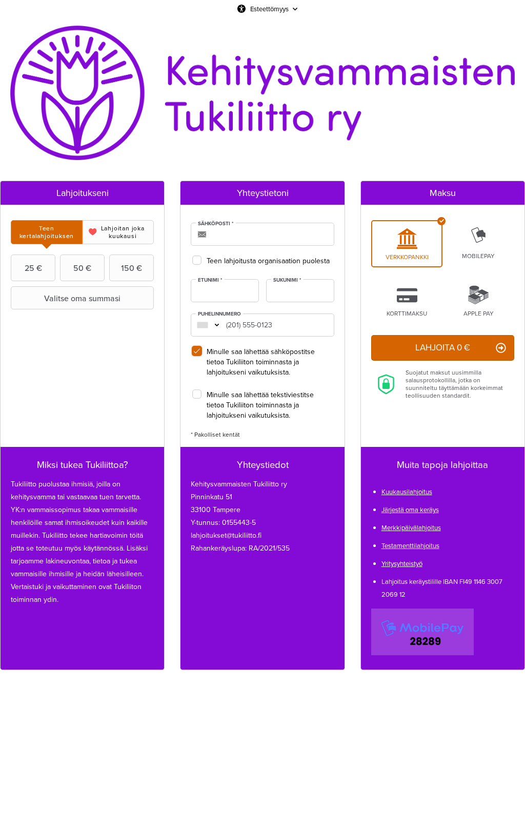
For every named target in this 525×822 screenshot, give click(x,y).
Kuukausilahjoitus (406, 492)
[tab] (47, 232)
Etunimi (210, 280)
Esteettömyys (269, 8)
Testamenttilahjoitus (410, 546)
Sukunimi (287, 280)
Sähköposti (216, 224)
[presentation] (46, 232)
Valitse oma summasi (82, 298)
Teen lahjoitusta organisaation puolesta (268, 261)
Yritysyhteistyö (401, 564)
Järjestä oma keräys (410, 510)
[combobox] (202, 325)
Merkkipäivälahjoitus (411, 528)
